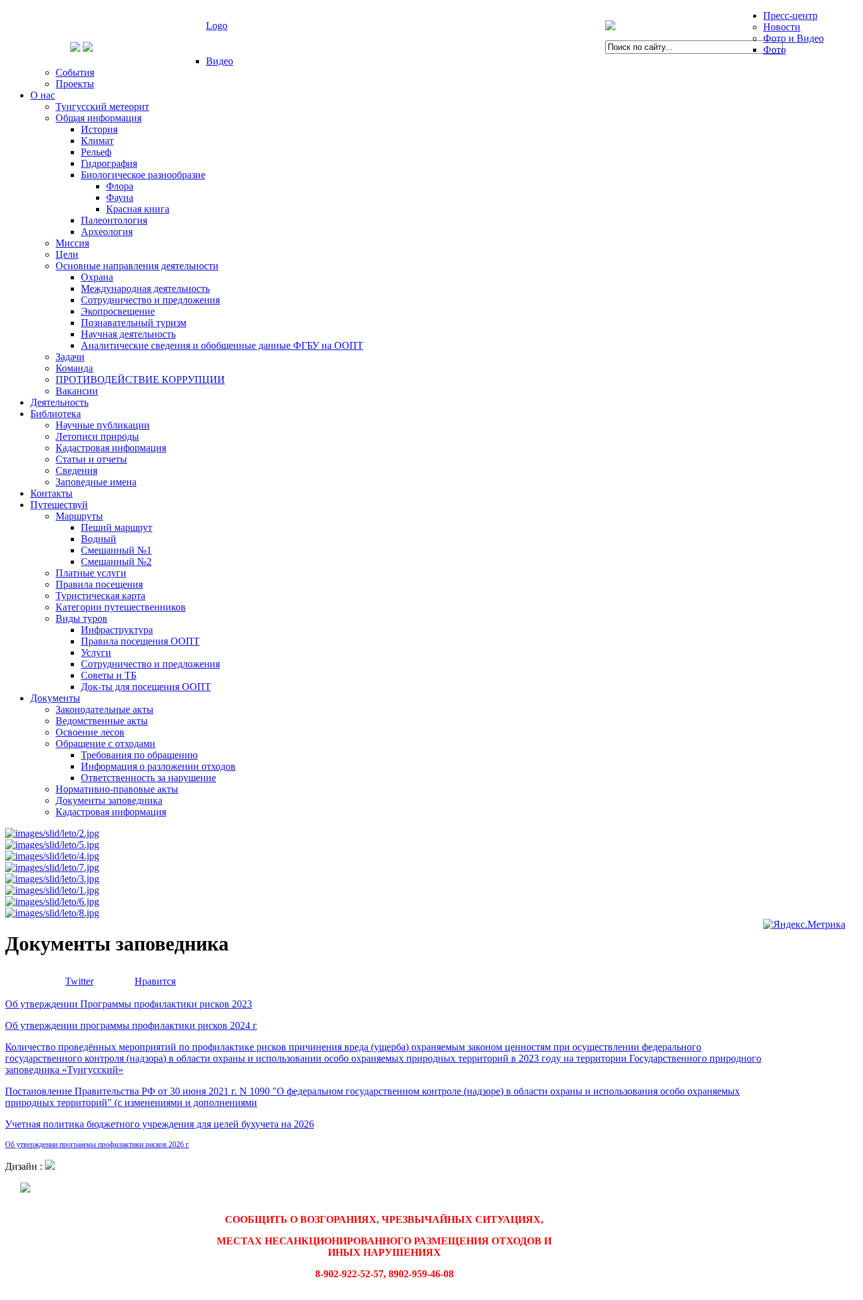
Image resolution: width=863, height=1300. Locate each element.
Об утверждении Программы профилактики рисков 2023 (128, 1004)
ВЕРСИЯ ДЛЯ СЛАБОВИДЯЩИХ (82, 25)
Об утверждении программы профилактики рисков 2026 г (97, 1144)
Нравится (155, 981)
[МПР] (610, 26)
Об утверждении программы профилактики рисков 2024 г (131, 1025)
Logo (216, 25)
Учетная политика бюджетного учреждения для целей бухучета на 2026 (159, 1124)
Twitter (79, 981)
